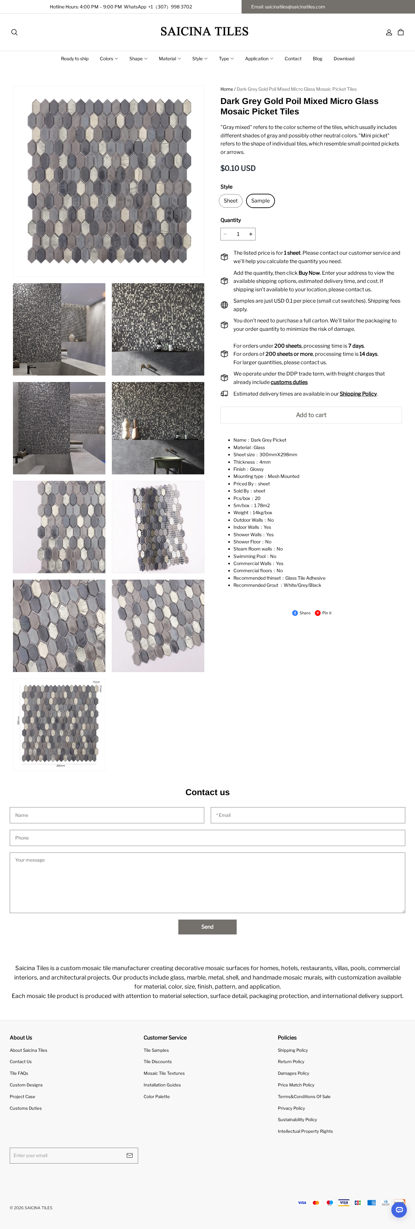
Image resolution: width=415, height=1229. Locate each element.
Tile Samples (156, 1050)
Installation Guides (162, 1084)
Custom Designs (26, 1084)
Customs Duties (26, 1108)
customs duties (289, 382)
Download (344, 58)
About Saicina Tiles (28, 1050)
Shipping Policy (293, 1050)
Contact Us (21, 1061)
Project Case (22, 1096)
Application (256, 58)
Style (197, 58)
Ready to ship (75, 58)
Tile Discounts (158, 1061)
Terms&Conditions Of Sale (304, 1096)
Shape (136, 58)
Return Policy (291, 1061)
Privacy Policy (291, 1108)
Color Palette (157, 1096)
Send (207, 927)
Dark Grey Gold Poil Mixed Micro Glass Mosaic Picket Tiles (297, 89)
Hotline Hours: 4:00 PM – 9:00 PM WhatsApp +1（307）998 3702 (121, 6)
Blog (317, 58)
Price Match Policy (296, 1084)
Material (167, 58)
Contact (293, 58)
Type (224, 58)
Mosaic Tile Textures (164, 1073)
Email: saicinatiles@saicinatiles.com (288, 6)
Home (226, 89)
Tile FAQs (19, 1073)
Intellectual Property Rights (305, 1131)
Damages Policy (293, 1073)
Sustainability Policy (297, 1119)
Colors (106, 58)
